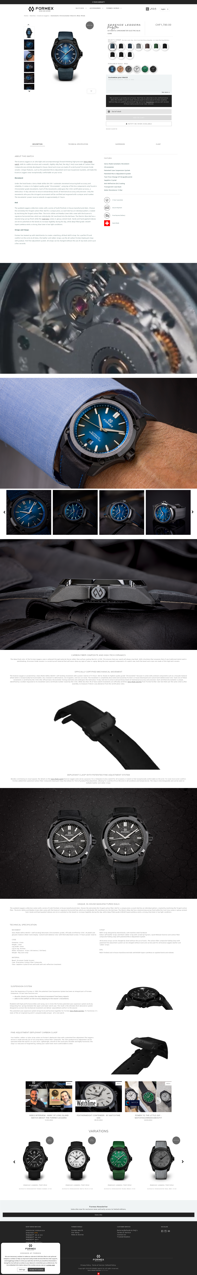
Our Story (75, 1232)
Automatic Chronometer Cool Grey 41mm (161, 1188)
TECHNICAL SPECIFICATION (23, 925)
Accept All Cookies (36, 1269)
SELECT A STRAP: (138, 40)
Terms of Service (124, 1232)
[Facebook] (162, 1231)
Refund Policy (110, 1265)
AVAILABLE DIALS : (118, 63)
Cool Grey (45, 219)
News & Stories (77, 1235)
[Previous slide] (4, 512)
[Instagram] (165, 1231)
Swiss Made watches (135, 681)
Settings (22, 1269)
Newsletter (150, 102)
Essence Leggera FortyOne (35, 1185)
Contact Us (121, 1235)
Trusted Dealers (123, 1237)
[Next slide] (192, 512)
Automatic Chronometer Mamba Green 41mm (119, 1188)
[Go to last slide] (14, 1161)
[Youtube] (169, 1231)
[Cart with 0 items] (155, 9)
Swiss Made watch (57, 779)
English (163, 9)
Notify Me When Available (139, 124)
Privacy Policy (86, 1265)
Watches (80, 8)
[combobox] (165, 9)
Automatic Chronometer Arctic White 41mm (77, 1188)
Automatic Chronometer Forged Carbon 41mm (35, 1188)
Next (29, 91)
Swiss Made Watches (94, 1270)
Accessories (95, 8)
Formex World (112, 8)
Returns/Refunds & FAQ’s (127, 1230)
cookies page (50, 1265)
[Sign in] (151, 9)
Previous (28, 23)
